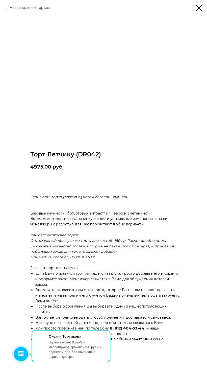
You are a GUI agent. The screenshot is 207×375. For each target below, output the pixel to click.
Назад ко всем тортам (30, 7)
